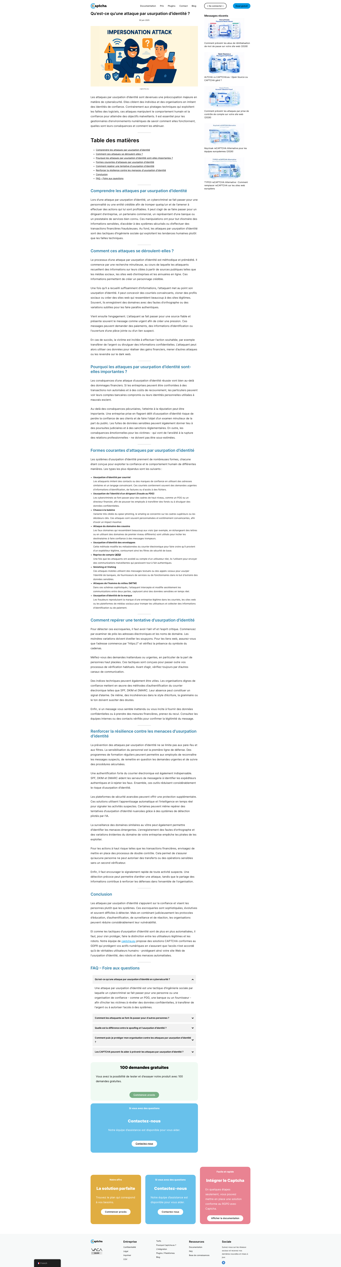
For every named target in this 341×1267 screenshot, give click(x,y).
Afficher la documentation (225, 1218)
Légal (125, 1251)
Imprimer (127, 1255)
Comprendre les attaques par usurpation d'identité (123, 150)
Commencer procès (144, 1095)
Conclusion (102, 174)
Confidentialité (129, 1247)
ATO (118, 554)
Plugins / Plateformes (165, 1253)
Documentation (195, 1247)
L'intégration (161, 1249)
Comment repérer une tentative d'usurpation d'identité (125, 166)
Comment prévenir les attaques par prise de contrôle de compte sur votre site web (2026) (226, 114)
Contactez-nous (144, 1143)
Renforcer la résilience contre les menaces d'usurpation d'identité (131, 170)
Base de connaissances (199, 1255)
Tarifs (158, 1241)
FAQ (191, 1251)
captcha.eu (128, 941)
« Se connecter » (215, 6)
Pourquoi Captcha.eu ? (166, 1245)
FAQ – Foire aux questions (109, 178)
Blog (158, 1257)
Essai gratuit (242, 6)
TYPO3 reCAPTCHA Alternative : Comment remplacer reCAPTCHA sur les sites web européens (226, 185)
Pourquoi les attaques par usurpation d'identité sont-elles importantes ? (134, 158)
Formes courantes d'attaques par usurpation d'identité (125, 162)
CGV (125, 1259)
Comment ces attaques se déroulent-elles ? (119, 154)
